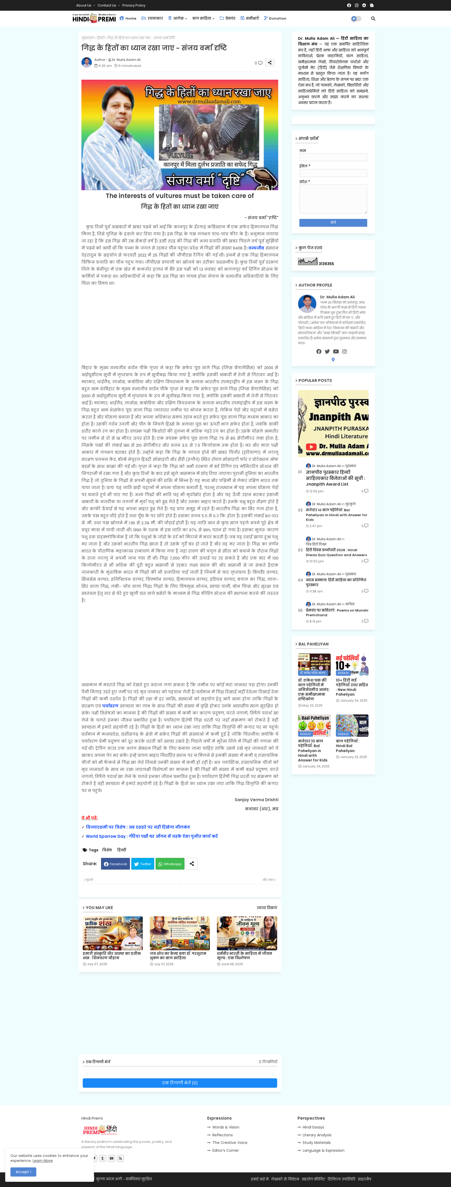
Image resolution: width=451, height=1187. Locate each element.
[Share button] (192, 864)
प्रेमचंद (230, 18)
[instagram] (344, 351)
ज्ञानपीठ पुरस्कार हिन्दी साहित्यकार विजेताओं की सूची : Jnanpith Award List (335, 478)
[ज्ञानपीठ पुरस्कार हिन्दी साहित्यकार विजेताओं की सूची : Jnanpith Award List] (333, 423)
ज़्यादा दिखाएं (267, 907)
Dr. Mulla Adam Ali (317, 38)
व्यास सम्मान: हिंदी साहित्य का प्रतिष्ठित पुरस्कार (336, 582)
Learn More (43, 1160)
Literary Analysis (317, 1135)
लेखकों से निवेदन (285, 1179)
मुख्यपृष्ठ (87, 38)
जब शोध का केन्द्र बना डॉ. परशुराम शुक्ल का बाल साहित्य (178, 955)
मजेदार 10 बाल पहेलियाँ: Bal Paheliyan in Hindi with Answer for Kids (336, 515)
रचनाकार (155, 18)
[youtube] (336, 351)
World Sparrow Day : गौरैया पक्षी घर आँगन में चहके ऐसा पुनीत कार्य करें (152, 836)
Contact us (107, 5)
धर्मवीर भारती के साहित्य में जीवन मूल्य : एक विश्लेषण (244, 955)
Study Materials (317, 1142)
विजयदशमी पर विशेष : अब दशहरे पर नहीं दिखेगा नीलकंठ (138, 827)
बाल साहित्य (201, 18)
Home (130, 18)
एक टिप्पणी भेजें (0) (180, 1083)
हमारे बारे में (260, 1179)
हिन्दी (101, 38)
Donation (277, 18)
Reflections (222, 1135)
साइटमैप (364, 1179)
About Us (84, 5)
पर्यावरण (110, 706)
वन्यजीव (256, 248)
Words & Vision (225, 1127)
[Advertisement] (179, 325)
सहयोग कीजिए (313, 1179)
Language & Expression (324, 1150)
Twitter (145, 864)
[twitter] (327, 351)
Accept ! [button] (23, 1171)
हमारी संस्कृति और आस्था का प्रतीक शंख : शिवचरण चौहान (112, 955)
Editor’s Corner (225, 1150)
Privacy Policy (133, 5)
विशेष (107, 850)
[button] (373, 18)
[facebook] (319, 351)
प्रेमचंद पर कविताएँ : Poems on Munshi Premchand (337, 613)
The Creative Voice (229, 1142)
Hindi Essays (313, 1127)
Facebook (118, 864)
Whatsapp (173, 864)
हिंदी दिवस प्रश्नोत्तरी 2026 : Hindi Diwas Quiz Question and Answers (336, 552)
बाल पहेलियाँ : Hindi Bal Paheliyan (348, 746)
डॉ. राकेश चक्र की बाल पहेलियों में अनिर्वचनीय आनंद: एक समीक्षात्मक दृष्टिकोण (314, 690)
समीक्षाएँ (252, 18)
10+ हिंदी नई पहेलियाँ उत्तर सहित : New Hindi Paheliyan (352, 687)
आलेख (178, 18)
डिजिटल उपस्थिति (341, 1179)
